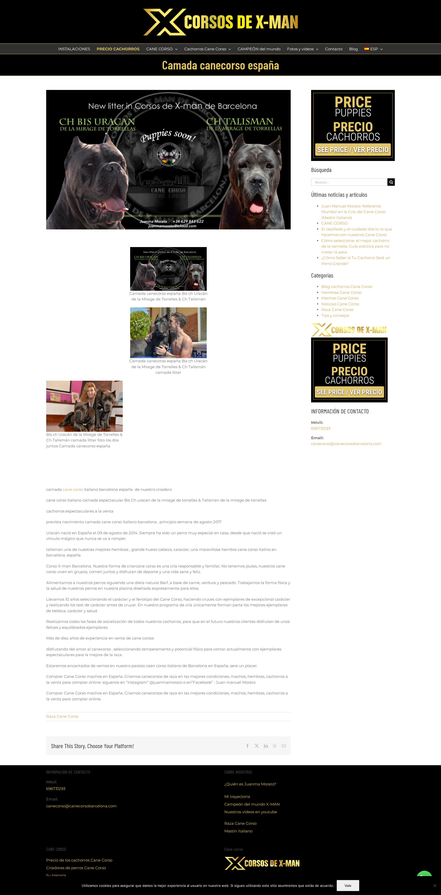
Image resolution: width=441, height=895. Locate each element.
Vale (348, 886)
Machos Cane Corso (340, 298)
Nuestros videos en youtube (250, 811)
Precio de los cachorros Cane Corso (79, 860)
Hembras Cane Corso (341, 292)
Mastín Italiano (238, 831)
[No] (434, 885)
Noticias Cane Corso (340, 303)
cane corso (72, 489)
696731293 (320, 428)
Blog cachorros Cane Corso (346, 286)
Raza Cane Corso (62, 716)
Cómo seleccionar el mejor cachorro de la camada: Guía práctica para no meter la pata (355, 246)
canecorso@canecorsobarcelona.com (346, 443)
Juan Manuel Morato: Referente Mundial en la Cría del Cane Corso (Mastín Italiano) (353, 212)
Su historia (56, 875)
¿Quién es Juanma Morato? (250, 784)
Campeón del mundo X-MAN (252, 804)
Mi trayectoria (237, 796)
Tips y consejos (335, 315)
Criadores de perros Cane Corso (76, 867)
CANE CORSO (334, 223)
